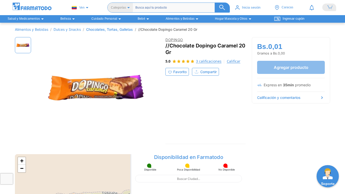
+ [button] (21, 161)
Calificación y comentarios (279, 97)
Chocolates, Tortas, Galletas (109, 29)
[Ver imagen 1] (23, 45)
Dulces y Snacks (67, 29)
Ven (82, 7)
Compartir (208, 72)
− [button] (21, 168)
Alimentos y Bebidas (31, 29)
